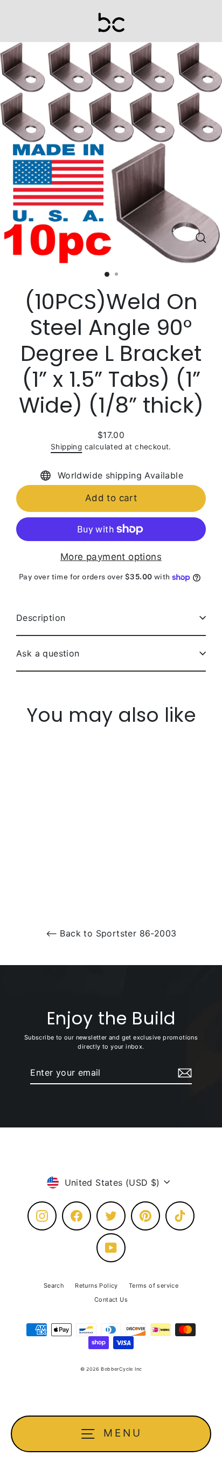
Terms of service (153, 1285)
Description (40, 617)
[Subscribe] (183, 1073)
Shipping (66, 446)
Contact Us (111, 1299)
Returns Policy (96, 1285)
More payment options (111, 556)
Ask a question (48, 653)
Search (54, 1285)
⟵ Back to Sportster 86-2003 (111, 933)
